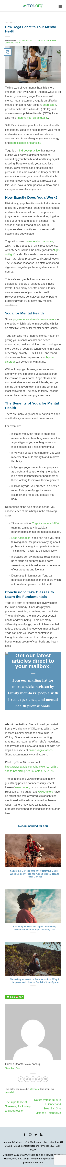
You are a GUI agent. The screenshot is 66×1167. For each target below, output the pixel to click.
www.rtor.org (22, 787)
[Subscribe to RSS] (41, 1135)
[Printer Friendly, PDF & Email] (14, 997)
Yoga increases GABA (45, 523)
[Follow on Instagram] (30, 1135)
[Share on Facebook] (21, 1079)
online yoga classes (40, 750)
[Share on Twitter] (27, 1079)
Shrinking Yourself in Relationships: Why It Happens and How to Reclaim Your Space (35, 981)
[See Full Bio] (22, 1068)
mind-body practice (28, 150)
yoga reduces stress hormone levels (34, 319)
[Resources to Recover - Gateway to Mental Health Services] (33, 6)
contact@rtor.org (30, 1145)
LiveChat (38, 1162)
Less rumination (20, 537)
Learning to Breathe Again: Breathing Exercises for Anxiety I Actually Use (34, 928)
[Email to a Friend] (33, 1079)
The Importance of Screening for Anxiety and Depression (18, 1106)
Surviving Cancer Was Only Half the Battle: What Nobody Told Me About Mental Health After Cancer (35, 874)
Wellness (10, 23)
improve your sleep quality (32, 117)
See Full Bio (12, 1068)
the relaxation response (39, 241)
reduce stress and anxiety (25, 142)
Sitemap (7, 1142)
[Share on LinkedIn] (45, 1079)
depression (49, 104)
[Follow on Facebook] (24, 1135)
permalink (10, 1092)
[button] (60, 6)
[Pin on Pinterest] (39, 1079)
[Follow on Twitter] (35, 1135)
